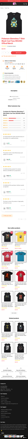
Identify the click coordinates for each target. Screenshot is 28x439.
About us (3, 396)
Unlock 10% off (2, 433)
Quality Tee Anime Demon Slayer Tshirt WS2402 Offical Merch (20, 335)
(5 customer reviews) (11, 46)
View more (14, 313)
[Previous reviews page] (19, 219)
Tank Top (7, 8)
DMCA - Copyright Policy (6, 401)
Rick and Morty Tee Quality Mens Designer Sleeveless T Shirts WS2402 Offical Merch (7, 305)
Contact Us (3, 415)
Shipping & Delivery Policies (6, 409)
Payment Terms (4, 411)
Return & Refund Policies (6, 413)
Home (2, 8)
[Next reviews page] (25, 219)
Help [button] (25, 437)
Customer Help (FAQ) (5, 417)
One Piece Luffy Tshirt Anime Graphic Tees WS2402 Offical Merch (20, 284)
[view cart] (26, 4)
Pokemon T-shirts (16, 98)
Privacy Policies (4, 400)
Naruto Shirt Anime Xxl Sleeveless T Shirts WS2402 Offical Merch (7, 356)
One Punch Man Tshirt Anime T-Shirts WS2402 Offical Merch (20, 305)
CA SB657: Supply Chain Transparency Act (9, 403)
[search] (24, 4)
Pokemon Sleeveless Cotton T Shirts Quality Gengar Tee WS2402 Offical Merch (7, 335)
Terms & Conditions (5, 398)
